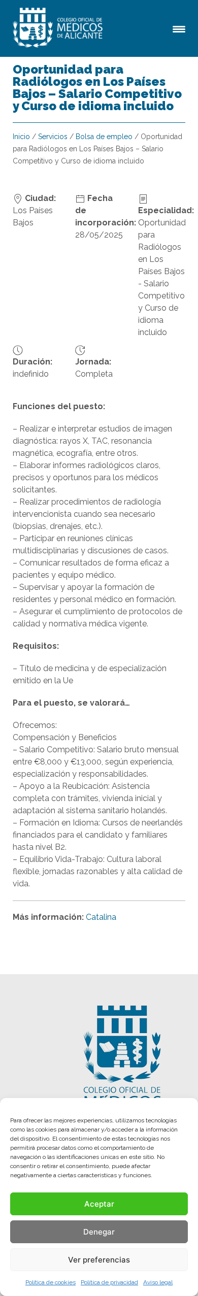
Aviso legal (158, 1282)
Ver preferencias (99, 1260)
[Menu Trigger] (179, 28)
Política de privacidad (109, 1282)
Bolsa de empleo (104, 136)
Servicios (53, 136)
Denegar (99, 1232)
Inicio (21, 136)
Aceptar (99, 1204)
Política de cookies (50, 1282)
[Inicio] (59, 28)
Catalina (101, 917)
